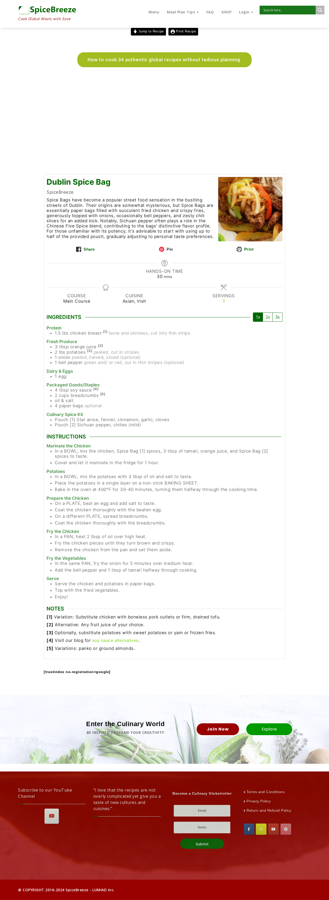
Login (245, 12)
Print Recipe (185, 31)
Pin (169, 249)
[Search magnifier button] (320, 10)
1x (258, 317)
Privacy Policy (258, 801)
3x (277, 317)
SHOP (226, 12)
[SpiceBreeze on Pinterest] (285, 829)
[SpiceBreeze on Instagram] (261, 829)
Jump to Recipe (150, 31)
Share (89, 249)
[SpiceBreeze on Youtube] (51, 816)
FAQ (210, 12)
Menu (154, 12)
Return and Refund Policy (268, 810)
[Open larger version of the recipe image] (250, 209)
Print (248, 249)
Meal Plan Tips (181, 12)
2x (268, 317)
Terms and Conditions (265, 792)
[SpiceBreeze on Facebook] (249, 829)
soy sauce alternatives (115, 640)
